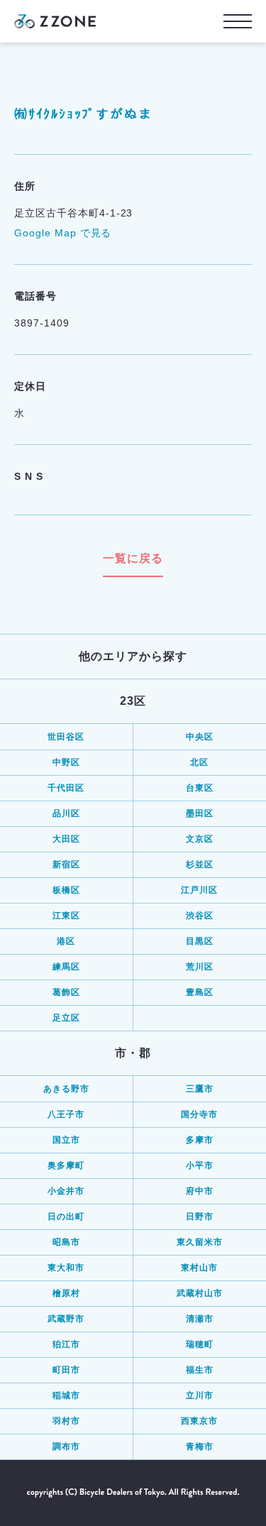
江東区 (66, 916)
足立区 (66, 1018)
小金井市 (66, 1191)
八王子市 (66, 1114)
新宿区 (66, 864)
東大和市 (66, 1268)
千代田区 (66, 788)
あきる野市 (66, 1089)
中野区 (66, 762)
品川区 (66, 813)
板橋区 (66, 890)
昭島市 (66, 1242)
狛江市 (66, 1344)
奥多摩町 (66, 1165)
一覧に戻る (133, 558)
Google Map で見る (62, 232)
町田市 (66, 1370)
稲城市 (66, 1395)
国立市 (66, 1140)
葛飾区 (66, 992)
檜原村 (66, 1293)
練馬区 (66, 967)
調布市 (66, 1446)
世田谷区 (66, 737)
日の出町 (66, 1217)
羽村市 (66, 1421)
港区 (66, 941)
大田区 (66, 839)
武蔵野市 (66, 1319)
